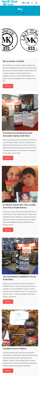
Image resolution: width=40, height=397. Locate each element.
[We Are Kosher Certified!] (20, 40)
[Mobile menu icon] (36, 3)
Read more (8, 86)
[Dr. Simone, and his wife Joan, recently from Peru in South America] (20, 184)
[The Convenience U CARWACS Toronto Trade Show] (20, 256)
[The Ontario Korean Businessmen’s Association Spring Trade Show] (20, 112)
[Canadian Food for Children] (20, 328)
